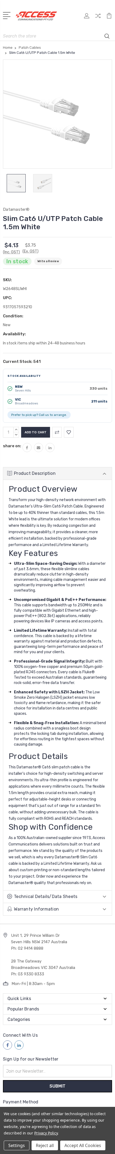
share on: (12, 445)
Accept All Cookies (82, 1145)
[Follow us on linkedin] (19, 1045)
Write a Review (48, 261)
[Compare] (98, 17)
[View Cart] (109, 17)
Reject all (45, 1145)
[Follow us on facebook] (7, 1045)
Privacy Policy (45, 1133)
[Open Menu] (7, 15)
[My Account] (87, 17)
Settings (16, 1145)
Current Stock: (22, 361)
